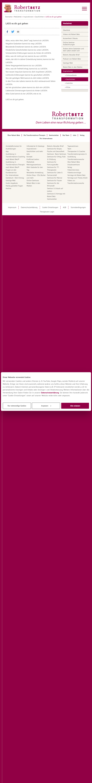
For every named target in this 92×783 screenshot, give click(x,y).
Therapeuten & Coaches (76, 151)
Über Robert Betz (73, 162)
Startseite (8, 17)
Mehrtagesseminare (34, 165)
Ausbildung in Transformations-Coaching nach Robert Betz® (15, 156)
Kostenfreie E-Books (70, 38)
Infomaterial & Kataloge (35, 146)
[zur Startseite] (22, 8)
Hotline (8, 188)
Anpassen (44, 405)
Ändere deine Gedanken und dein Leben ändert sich (73, 50)
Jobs (28, 154)
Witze (68, 87)
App (7, 151)
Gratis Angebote (12, 183)
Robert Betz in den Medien (72, 67)
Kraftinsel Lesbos (33, 159)
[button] (7, 32)
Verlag (69, 167)
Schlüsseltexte (71, 75)
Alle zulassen (75, 405)
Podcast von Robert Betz (72, 59)
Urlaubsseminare (73, 165)
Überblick (66, 30)
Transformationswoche (75, 159)
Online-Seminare (33, 180)
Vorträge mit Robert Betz (76, 175)
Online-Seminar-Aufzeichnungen (69, 43)
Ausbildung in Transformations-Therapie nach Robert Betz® (15, 164)
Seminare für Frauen (54, 180)
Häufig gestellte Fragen (14, 186)
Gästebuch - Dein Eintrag (15, 178)
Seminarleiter (52, 199)
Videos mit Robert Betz (71, 34)
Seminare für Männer (54, 178)
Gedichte (69, 83)
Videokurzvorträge (74, 172)
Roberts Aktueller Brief (71, 55)
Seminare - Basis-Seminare (56, 154)
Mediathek (18, 17)
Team (69, 149)
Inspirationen (28, 17)
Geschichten (39, 17)
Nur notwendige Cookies (17, 405)
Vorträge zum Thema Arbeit (77, 178)
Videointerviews (73, 170)
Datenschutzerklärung (50, 392)
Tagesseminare (72, 146)
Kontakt (29, 157)
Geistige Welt (68, 63)
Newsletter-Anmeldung (35, 172)
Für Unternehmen (12, 175)
